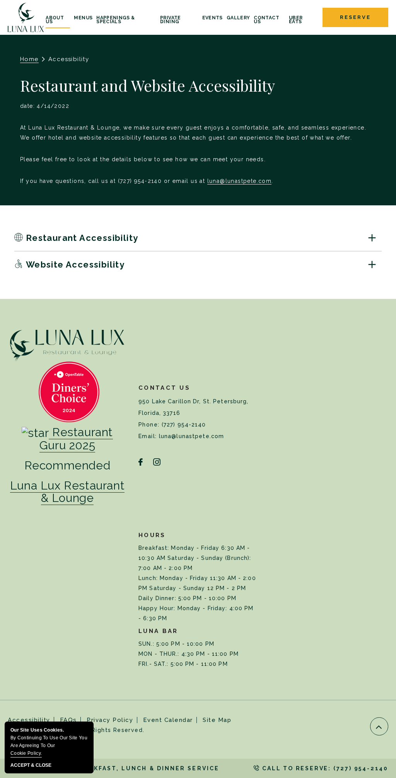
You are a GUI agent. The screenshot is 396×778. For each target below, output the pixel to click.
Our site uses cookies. (48, 741)
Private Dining (170, 19)
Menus (83, 17)
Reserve (355, 17)
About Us (55, 19)
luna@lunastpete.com (239, 181)
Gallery (238, 17)
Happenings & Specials (115, 19)
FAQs (68, 720)
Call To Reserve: (324, 768)
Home (29, 59)
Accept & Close (30, 765)
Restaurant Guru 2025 (76, 438)
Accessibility (29, 720)
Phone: (150, 424)
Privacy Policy (110, 720)
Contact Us (266, 19)
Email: (148, 436)
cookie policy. (26, 753)
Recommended (67, 465)
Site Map (217, 720)
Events (212, 17)
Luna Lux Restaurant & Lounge (67, 492)
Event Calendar (168, 720)
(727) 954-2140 (184, 424)
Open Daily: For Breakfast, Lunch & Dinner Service (113, 768)
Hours (152, 535)
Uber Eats (295, 19)
